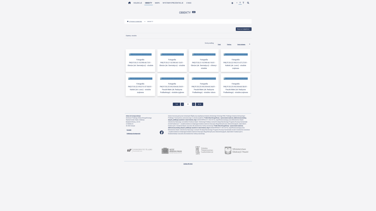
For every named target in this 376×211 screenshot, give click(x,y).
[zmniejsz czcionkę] (237, 3)
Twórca (229, 44)
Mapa (157, 3)
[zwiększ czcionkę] (243, 3)
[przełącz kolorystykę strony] (232, 3)
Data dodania (241, 44)
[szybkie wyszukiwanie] (248, 3)
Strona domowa (135, 21)
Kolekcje (138, 3)
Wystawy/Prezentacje (173, 3)
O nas (188, 3)
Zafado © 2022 (188, 164)
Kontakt (129, 130)
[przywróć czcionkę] (240, 3)
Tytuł (219, 44)
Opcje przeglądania (243, 29)
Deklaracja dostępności (133, 133)
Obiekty (148, 3)
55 (201, 104)
